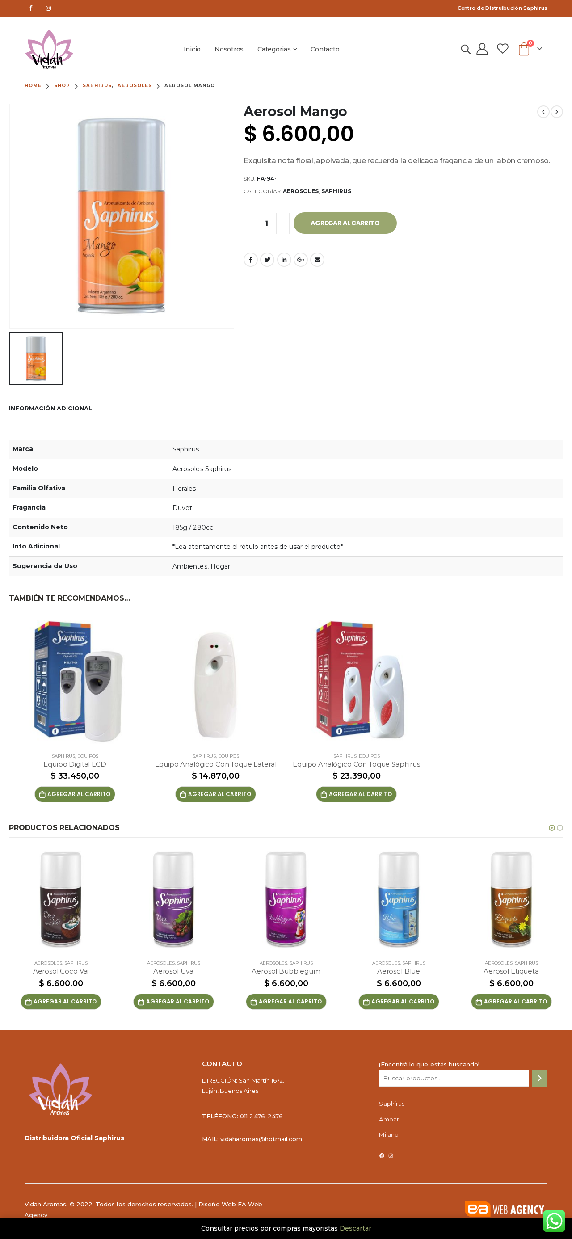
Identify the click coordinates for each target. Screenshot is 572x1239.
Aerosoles (301, 191)
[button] (552, 827)
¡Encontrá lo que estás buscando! (429, 1064)
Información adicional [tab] (50, 408)
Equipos (87, 756)
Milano (388, 1134)
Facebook (251, 260)
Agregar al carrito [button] (78, 794)
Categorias (274, 49)
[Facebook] (31, 8)
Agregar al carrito (345, 223)
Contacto (325, 49)
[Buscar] (539, 1078)
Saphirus (336, 191)
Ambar (389, 1119)
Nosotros (229, 49)
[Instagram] (48, 8)
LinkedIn (284, 260)
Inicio (192, 49)
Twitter (267, 260)
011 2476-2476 (261, 1116)
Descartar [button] (355, 1228)
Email (317, 260)
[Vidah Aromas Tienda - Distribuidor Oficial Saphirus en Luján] (49, 49)
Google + (301, 260)
